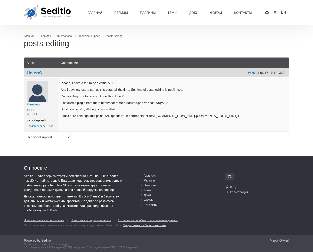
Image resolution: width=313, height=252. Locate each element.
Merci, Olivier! (279, 240)
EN (283, 12)
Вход (233, 187)
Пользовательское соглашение (44, 220)
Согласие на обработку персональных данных (148, 220)
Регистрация (239, 192)
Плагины (148, 12)
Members (33, 104)
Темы (172, 12)
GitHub (52, 210)
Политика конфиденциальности (91, 220)
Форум (216, 12)
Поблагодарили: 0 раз (40, 126)
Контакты (243, 12)
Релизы (121, 12)
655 (252, 73)
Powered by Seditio (37, 240)
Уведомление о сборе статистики (144, 225)
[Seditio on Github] (267, 12)
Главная (95, 12)
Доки (193, 12)
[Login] (275, 12)
